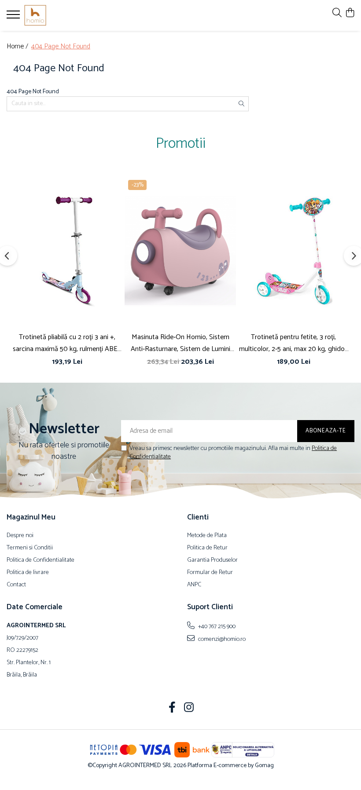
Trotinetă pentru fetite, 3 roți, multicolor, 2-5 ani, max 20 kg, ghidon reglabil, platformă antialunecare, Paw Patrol (293, 343)
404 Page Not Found (60, 47)
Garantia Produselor (212, 560)
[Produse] (14, 17)
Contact (16, 585)
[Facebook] (172, 709)
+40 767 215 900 (216, 626)
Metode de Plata (207, 535)
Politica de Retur (207, 548)
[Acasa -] (59, 15)
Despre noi (20, 535)
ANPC (194, 585)
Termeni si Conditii (30, 548)
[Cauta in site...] (337, 13)
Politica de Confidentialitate (40, 560)
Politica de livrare (28, 572)
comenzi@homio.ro (221, 639)
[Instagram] (189, 709)
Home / (18, 47)
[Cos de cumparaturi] (349, 13)
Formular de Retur (210, 572)
